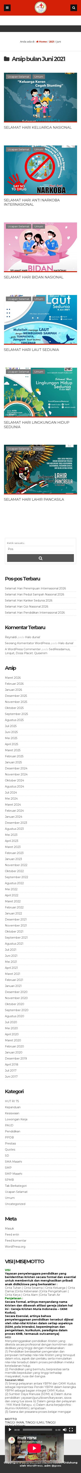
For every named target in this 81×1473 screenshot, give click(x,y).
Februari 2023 (14, 853)
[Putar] (10, 1430)
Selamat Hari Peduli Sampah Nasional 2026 (34, 594)
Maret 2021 (12, 974)
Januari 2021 (13, 986)
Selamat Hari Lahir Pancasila (34, 499)
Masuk (9, 1228)
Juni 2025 (11, 732)
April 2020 (12, 1034)
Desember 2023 (16, 823)
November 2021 (16, 925)
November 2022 (16, 865)
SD (7, 1155)
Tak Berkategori (16, 1186)
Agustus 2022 (14, 883)
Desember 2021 (16, 919)
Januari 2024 (13, 816)
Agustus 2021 (14, 943)
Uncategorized (15, 1204)
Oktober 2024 (14, 780)
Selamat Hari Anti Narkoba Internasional (32, 202)
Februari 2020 (14, 1046)
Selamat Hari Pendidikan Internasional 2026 (35, 612)
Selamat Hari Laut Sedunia (31, 350)
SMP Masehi (13, 1173)
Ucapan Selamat (18, 76)
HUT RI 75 (12, 1101)
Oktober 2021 (14, 931)
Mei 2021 (11, 962)
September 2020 (17, 1010)
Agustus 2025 (14, 720)
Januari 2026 (13, 690)
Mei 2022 (11, 889)
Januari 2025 (13, 762)
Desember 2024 (16, 768)
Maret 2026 (13, 677)
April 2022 (11, 895)
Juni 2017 (11, 1076)
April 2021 (11, 968)
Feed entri (12, 1234)
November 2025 (16, 702)
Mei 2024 (11, 798)
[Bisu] (65, 1430)
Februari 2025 (14, 756)
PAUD (9, 1125)
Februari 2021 (14, 980)
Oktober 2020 (14, 1004)
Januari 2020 (13, 1052)
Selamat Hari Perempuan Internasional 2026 (35, 588)
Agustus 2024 (14, 786)
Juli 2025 (11, 726)
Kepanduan (13, 1107)
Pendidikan (12, 1131)
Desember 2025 (16, 696)
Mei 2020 (11, 1028)
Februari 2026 (14, 684)
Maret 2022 (13, 901)
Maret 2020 (13, 1040)
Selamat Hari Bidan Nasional (33, 277)
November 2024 (16, 774)
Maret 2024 (13, 804)
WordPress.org (15, 1246)
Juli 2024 (11, 792)
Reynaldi (11, 637)
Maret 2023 (13, 847)
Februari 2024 (14, 810)
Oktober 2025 (14, 708)
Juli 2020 (11, 1022)
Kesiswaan (12, 1113)
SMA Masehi (13, 1161)
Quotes (10, 1149)
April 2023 (11, 841)
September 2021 (16, 937)
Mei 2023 (11, 835)
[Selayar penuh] (71, 1430)
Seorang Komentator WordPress (27, 643)
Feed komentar (15, 1240)
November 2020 (16, 998)
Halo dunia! (32, 637)
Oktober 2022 (14, 871)
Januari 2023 (13, 859)
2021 (51, 41)
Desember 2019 (16, 1058)
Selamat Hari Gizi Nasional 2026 (26, 606)
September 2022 (16, 877)
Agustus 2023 (14, 829)
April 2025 (11, 744)
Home (43, 41)
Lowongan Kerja (16, 1119)
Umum (38, 76)
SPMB (9, 1180)
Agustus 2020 (14, 1016)
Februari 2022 (14, 907)
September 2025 (16, 714)
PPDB (9, 1137)
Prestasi (10, 1143)
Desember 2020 (16, 992)
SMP (8, 1167)
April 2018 (11, 1064)
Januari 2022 (13, 913)
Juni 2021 (11, 955)
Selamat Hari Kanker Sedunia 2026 (28, 600)
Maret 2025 (12, 750)
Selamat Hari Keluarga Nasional (38, 127)
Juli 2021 (10, 949)
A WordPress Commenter (23, 649)
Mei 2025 (11, 738)
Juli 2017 (11, 1070)
